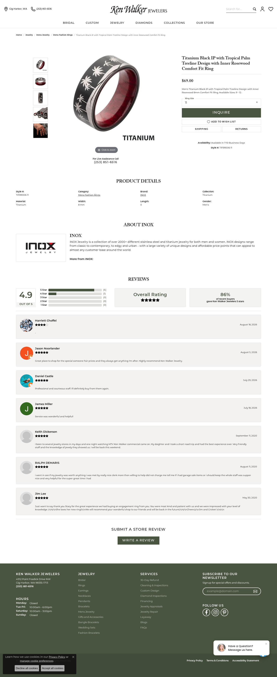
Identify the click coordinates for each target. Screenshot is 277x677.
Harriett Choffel (46, 320)
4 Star (43, 294)
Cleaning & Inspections (154, 585)
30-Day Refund (149, 579)
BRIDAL (68, 23)
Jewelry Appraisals (151, 606)
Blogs (143, 622)
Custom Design (149, 590)
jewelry (29, 35)
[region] (106, 97)
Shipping (201, 129)
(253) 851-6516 (105, 162)
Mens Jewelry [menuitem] (86, 611)
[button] (262, 9)
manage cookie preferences (36, 660)
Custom (92, 23)
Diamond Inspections (153, 595)
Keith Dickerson (46, 432)
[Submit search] (253, 9)
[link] (15, 9)
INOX (143, 195)
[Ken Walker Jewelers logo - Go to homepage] (138, 9)
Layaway (145, 616)
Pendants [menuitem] (84, 601)
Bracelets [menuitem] (84, 606)
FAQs (143, 627)
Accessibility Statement (245, 661)
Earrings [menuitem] (83, 590)
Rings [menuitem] (81, 585)
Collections (174, 23)
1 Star (44, 305)
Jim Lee (40, 494)
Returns (241, 129)
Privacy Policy (195, 661)
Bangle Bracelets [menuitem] (88, 622)
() (104, 290)
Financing (146, 601)
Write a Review (138, 540)
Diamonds (144, 23)
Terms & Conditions (218, 661)
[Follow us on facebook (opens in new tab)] (206, 612)
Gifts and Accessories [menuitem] (90, 616)
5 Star (43, 290)
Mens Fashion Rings (63, 35)
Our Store (205, 23)
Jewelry (117, 23)
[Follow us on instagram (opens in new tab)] (215, 612)
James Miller (44, 404)
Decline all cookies (27, 668)
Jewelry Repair (149, 611)
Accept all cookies (52, 668)
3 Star (43, 297)
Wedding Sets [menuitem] (86, 627)
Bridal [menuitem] (81, 579)
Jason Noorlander (47, 348)
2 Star (43, 301)
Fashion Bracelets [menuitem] (89, 632)
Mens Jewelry (43, 35)
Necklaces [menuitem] (84, 595)
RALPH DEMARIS (47, 463)
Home (19, 35)
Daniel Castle (44, 376)
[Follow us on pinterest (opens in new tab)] (224, 612)
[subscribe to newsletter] (255, 591)
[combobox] (238, 9)
